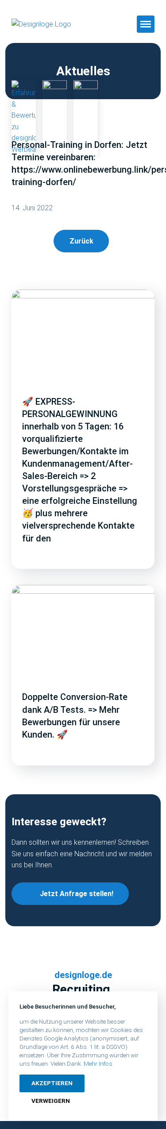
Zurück (81, 241)
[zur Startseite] (53, 24)
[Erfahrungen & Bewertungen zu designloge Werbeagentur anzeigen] (24, 117)
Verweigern (50, 1100)
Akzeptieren (52, 1082)
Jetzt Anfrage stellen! (76, 893)
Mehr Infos (98, 1063)
